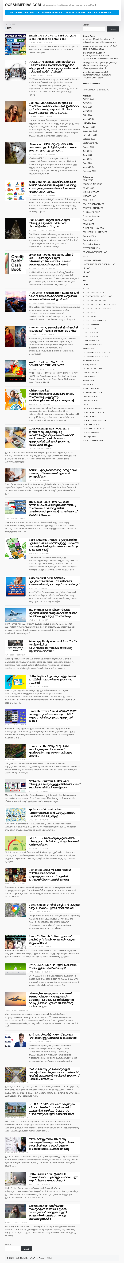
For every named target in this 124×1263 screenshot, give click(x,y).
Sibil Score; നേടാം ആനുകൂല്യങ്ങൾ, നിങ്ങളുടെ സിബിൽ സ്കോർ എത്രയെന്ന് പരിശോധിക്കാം (53, 841)
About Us (12, 18)
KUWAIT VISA (89, 328)
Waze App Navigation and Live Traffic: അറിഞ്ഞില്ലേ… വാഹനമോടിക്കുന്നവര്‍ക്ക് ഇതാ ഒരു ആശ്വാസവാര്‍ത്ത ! (53, 646)
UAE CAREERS (90, 416)
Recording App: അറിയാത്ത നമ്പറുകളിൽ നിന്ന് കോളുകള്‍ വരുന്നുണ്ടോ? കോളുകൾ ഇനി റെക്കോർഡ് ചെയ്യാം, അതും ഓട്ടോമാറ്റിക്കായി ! (48, 1212)
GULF (85, 256)
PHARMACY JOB (91, 360)
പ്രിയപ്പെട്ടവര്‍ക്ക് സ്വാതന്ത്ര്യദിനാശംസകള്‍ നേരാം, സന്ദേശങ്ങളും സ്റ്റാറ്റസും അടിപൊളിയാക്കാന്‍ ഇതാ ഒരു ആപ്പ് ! (52, 395)
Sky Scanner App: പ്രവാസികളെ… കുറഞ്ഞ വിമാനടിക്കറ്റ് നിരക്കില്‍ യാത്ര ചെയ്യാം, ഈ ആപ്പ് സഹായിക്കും (53, 613)
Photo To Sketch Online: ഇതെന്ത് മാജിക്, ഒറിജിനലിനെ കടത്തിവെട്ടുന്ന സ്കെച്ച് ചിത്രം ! (52, 939)
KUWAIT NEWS (90, 316)
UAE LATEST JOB (32, 12)
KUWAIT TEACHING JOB (94, 320)
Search (86, 25)
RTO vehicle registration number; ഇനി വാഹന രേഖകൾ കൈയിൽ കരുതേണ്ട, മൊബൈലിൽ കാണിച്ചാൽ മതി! (54, 296)
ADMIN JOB (88, 188)
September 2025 (90, 143)
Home (7, 24)
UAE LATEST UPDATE (93, 428)
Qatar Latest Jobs (91, 372)
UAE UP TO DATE (91, 432)
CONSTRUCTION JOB (93, 208)
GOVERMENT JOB (91, 248)
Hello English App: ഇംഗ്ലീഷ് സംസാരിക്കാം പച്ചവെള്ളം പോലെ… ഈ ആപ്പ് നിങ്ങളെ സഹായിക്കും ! (53, 1177)
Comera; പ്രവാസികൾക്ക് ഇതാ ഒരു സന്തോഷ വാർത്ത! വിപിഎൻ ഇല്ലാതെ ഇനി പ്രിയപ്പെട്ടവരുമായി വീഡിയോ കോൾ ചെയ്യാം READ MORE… (54, 107)
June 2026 (88, 107)
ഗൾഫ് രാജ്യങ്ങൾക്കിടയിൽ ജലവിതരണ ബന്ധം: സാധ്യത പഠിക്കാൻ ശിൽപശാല (97, 75)
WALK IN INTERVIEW (93, 440)
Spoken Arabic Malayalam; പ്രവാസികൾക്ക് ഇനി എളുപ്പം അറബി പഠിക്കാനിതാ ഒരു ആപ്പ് (52, 813)
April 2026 (87, 115)
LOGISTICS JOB (90, 332)
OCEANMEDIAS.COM (23, 5)
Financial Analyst (90, 240)
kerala (85, 284)
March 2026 (88, 119)
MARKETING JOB (91, 340)
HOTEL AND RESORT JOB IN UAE (99, 264)
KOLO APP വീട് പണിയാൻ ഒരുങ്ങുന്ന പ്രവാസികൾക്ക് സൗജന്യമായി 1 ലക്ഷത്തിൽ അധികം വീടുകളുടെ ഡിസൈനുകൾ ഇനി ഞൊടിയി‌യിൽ (52, 1109)
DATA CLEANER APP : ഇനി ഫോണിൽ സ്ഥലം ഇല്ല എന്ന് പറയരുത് (53, 966)
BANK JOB (92, 12)
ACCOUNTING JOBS (92, 184)
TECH (85, 404)
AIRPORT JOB (105, 12)
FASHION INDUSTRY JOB (95, 232)
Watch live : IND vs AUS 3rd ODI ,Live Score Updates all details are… (52, 37)
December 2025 (90, 131)
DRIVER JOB (88, 224)
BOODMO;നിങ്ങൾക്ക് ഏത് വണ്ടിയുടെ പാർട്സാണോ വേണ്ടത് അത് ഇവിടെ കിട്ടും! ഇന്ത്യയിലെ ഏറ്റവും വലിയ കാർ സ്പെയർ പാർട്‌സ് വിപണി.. (53, 66)
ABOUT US (88, 180)
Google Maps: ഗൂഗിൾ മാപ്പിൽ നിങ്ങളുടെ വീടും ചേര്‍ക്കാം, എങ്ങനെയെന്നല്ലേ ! (54, 906)
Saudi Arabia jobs (91, 388)
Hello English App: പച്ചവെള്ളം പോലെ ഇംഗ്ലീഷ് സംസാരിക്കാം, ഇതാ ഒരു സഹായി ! (53, 679)
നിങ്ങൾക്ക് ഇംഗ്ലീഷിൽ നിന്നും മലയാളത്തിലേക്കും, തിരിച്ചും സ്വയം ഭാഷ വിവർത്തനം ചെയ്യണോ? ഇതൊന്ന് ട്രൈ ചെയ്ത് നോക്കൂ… (51, 1143)
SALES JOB (88, 384)
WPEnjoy (50, 1258)
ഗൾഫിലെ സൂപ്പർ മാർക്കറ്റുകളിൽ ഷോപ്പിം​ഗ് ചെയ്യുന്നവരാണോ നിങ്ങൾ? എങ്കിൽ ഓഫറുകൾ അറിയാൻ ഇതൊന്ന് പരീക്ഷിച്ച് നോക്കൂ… (54, 1074)
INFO (85, 280)
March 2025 (88, 167)
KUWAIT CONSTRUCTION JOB (97, 296)
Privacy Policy (89, 364)
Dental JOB (88, 220)
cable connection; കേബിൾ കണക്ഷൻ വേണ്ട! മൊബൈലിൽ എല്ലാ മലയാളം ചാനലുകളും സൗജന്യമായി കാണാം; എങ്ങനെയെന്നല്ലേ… (53, 186)
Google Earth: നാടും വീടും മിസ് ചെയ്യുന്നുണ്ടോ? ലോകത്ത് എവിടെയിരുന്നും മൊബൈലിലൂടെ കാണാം (50, 750)
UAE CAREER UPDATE (93, 412)
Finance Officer (90, 236)
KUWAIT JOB (89, 312)
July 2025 (87, 151)
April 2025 (87, 163)
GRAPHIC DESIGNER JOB (95, 252)
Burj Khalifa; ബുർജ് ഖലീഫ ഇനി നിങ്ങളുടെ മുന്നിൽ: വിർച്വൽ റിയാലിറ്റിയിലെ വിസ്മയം (49, 223)
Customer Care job (91, 216)
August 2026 (88, 99)
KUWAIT (87, 288)
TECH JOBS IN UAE (92, 408)
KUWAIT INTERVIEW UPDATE (97, 308)
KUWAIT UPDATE (15, 12)
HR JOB (86, 268)
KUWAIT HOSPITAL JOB (52, 12)
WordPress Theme (37, 1258)
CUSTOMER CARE (91, 212)
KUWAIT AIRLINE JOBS (94, 292)
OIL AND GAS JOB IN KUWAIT (97, 352)
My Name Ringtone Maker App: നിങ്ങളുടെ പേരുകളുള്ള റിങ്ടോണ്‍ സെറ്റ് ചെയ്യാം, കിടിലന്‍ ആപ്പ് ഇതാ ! (54, 784)
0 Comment (49, 43)
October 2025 (89, 139)
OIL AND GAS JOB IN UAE (95, 356)
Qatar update (89, 376)
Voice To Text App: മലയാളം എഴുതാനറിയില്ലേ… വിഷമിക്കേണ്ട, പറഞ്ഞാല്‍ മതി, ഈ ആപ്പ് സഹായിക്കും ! (54, 581)
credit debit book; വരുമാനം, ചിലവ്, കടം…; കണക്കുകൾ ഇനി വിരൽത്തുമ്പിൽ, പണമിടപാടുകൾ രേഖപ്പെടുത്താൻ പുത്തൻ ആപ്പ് (51, 259)
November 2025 (90, 135)
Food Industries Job (92, 244)
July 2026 (87, 103)
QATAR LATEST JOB (92, 368)
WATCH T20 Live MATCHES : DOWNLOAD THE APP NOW (47, 363)
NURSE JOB (88, 348)
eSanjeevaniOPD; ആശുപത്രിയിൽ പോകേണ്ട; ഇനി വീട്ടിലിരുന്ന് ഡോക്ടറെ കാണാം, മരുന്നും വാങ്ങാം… (53, 147)
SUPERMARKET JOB (92, 392)
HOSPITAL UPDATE (92, 260)
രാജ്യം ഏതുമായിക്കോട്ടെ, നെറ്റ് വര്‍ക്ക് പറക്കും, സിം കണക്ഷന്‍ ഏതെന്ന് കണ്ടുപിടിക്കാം (53, 473)
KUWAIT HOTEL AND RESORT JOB (99, 304)
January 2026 (89, 127)
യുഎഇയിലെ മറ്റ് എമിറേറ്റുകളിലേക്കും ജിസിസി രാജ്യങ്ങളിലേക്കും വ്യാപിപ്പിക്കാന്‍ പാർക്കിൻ (100, 65)
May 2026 (87, 111)
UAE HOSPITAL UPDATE (75, 12)
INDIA (85, 276)
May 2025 (87, 159)
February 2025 (89, 171)
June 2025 (87, 155)
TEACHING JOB (90, 396)
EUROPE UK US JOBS (93, 228)
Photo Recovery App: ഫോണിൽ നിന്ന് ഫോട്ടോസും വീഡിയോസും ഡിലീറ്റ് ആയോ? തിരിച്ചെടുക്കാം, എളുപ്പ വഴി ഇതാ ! (52, 715)
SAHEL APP (88, 380)
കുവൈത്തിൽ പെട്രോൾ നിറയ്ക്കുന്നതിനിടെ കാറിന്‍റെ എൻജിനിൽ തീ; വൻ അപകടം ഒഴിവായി (100, 56)
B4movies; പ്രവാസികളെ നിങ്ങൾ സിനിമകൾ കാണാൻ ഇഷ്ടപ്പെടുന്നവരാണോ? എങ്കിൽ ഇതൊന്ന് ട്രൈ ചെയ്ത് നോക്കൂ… (50, 874)
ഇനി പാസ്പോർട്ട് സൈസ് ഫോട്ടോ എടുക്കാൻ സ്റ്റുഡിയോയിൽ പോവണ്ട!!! (53, 1036)
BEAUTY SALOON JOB (93, 204)
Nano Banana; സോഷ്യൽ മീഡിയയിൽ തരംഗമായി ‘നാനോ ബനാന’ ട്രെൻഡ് (53, 329)
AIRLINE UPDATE (91, 192)
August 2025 (88, 147)
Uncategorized (89, 436)
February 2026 (89, 123)
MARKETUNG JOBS (92, 344)
